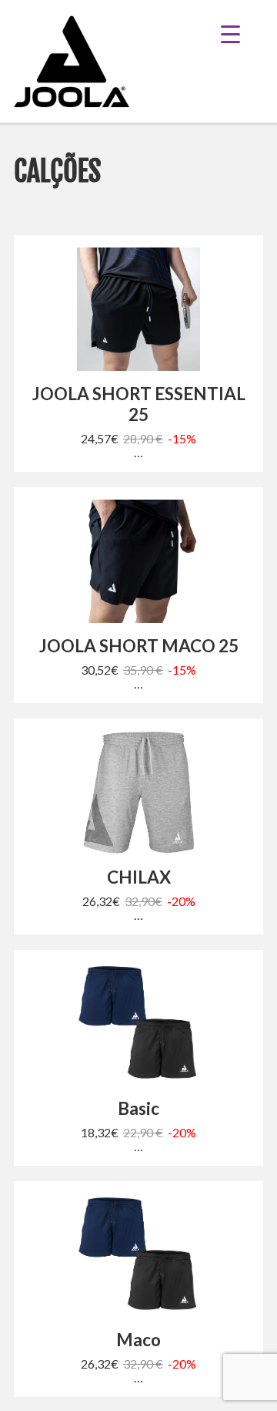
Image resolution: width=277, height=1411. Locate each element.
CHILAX (139, 877)
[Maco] (138, 1255)
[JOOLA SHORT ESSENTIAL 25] (138, 309)
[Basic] (138, 1024)
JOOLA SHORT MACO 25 (139, 645)
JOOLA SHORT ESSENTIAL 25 (138, 404)
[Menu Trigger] (242, 33)
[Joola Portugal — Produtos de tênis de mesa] (71, 61)
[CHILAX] (138, 792)
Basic (138, 1108)
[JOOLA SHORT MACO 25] (138, 561)
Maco (138, 1339)
